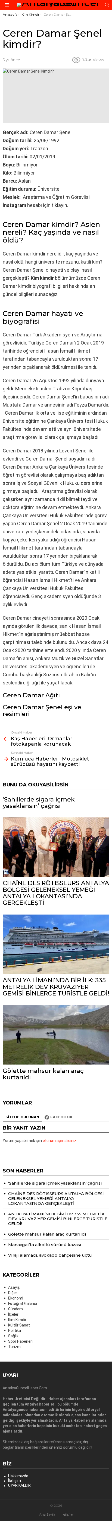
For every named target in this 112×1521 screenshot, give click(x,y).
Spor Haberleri (20, 1341)
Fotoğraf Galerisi (22, 1303)
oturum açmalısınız (59, 1140)
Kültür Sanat (19, 1325)
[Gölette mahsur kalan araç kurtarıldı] (56, 1035)
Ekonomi (15, 1298)
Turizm (14, 1347)
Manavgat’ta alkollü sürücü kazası (44, 1244)
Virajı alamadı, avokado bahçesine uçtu (50, 1255)
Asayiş (14, 1287)
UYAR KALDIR (19, 1485)
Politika (14, 1330)
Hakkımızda (18, 1476)
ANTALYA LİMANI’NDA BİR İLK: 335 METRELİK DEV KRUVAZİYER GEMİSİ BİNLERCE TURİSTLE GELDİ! (56, 987)
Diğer (12, 1293)
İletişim (14, 1480)
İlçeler (13, 1314)
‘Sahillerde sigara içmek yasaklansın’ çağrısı (39, 803)
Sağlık (13, 1336)
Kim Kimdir (17, 1320)
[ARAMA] (107, 5)
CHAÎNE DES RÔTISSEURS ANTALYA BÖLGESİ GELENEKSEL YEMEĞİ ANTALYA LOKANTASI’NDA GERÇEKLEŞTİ (56, 892)
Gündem (15, 1309)
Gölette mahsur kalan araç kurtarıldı (43, 1074)
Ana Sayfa (47, 1514)
